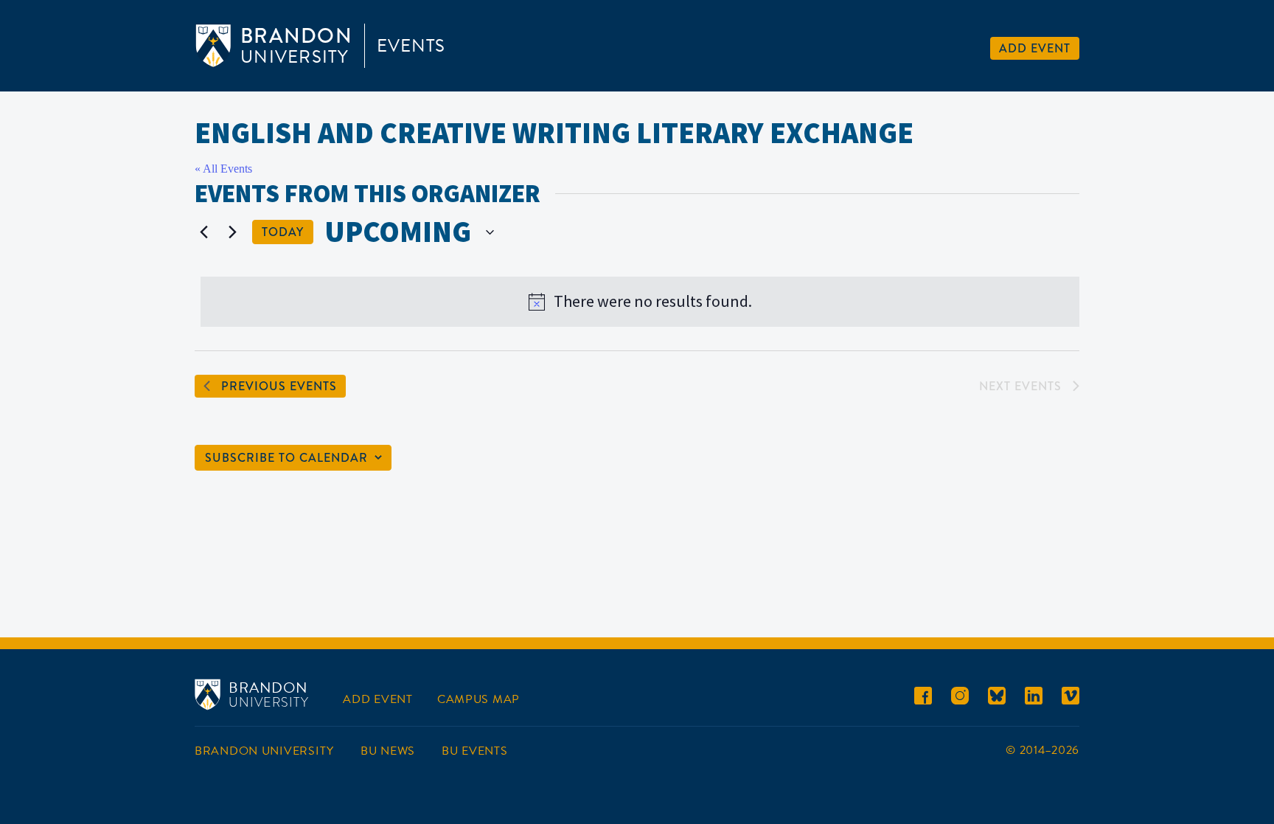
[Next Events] (232, 232)
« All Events (223, 168)
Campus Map (478, 699)
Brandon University (264, 751)
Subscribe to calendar (286, 457)
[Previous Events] (203, 232)
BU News (388, 751)
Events (411, 45)
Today (283, 232)
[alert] (640, 302)
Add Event (1035, 48)
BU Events (474, 751)
